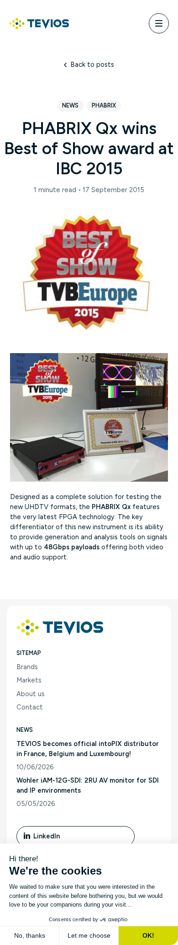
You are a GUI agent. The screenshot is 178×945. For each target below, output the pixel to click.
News (70, 105)
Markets (29, 680)
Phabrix (104, 105)
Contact (29, 707)
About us (30, 694)
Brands (27, 667)
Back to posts (92, 64)
